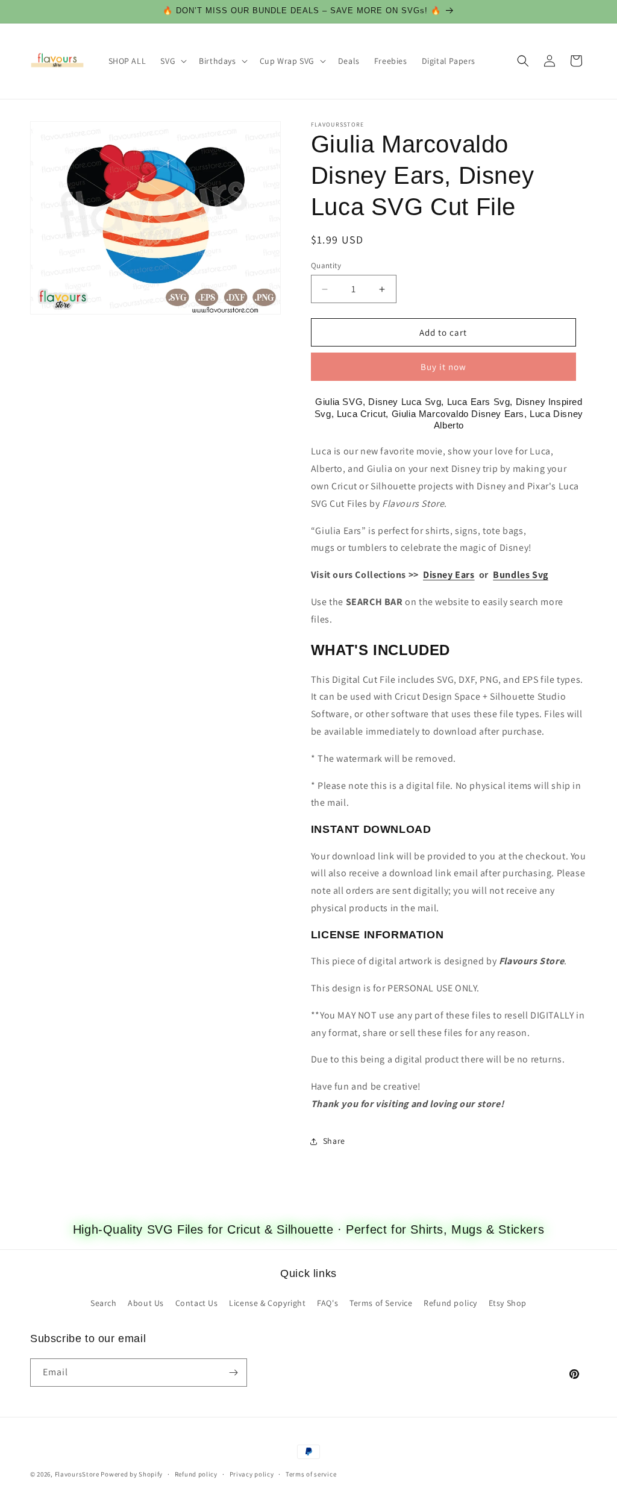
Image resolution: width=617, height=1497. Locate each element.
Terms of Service (381, 1303)
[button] (172, 61)
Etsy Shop (508, 1303)
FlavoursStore (77, 1474)
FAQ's (327, 1303)
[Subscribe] (233, 1372)
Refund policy (450, 1303)
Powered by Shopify (132, 1474)
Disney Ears (449, 574)
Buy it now (443, 366)
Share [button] (334, 1140)
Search (103, 1303)
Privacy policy (252, 1474)
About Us (146, 1303)
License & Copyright (267, 1303)
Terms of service (311, 1474)
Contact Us (196, 1303)
